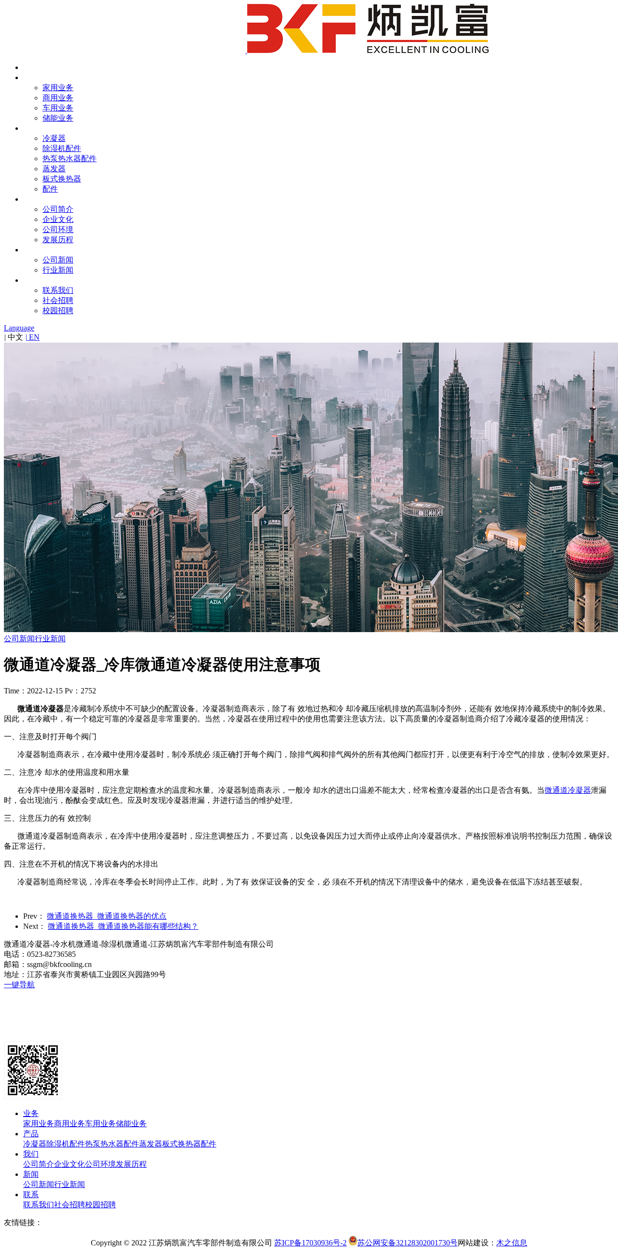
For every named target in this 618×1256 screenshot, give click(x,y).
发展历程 (57, 239)
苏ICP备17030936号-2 (310, 1243)
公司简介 (57, 209)
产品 (31, 128)
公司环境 (57, 229)
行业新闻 (57, 270)
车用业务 (57, 108)
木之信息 (511, 1243)
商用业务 (57, 98)
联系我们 (57, 290)
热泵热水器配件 (69, 158)
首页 (31, 67)
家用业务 (57, 87)
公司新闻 (57, 260)
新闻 (31, 250)
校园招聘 (57, 310)
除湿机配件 (61, 148)
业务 (31, 77)
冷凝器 (54, 138)
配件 (50, 189)
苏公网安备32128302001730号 (407, 1243)
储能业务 (57, 118)
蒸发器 (54, 169)
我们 (31, 199)
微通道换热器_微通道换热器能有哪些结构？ (123, 926)
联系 (31, 280)
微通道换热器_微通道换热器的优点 (107, 916)
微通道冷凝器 (568, 790)
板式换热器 (61, 179)
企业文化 (57, 219)
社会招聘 (57, 300)
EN (32, 337)
